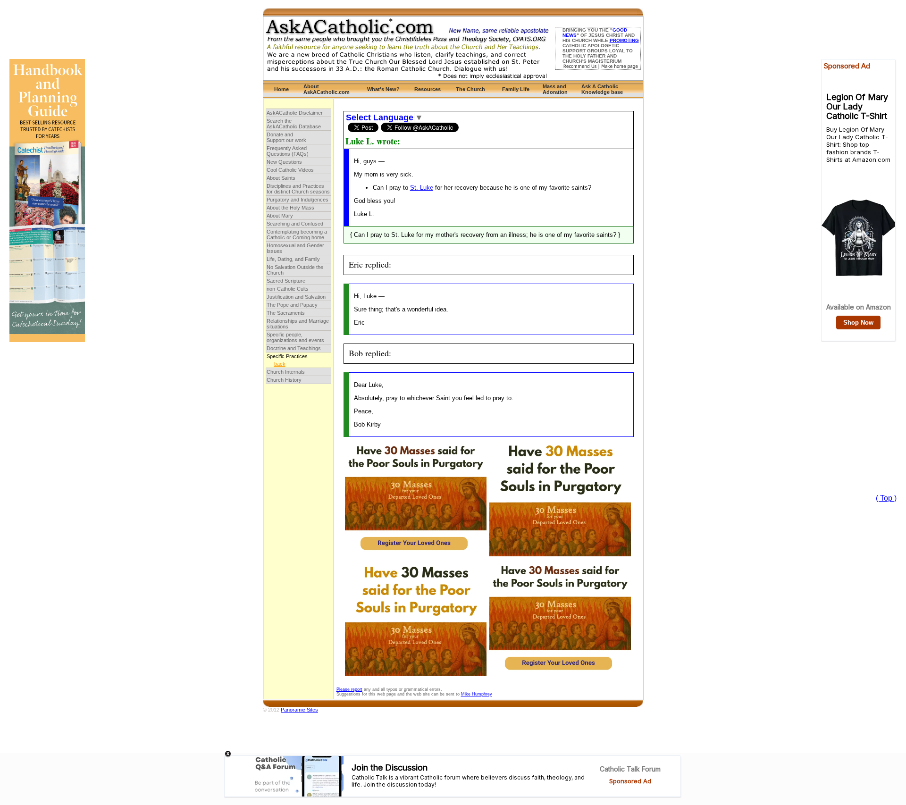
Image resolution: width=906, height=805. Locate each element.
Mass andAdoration (555, 89)
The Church (470, 89)
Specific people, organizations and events (295, 337)
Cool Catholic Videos (290, 170)
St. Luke (421, 187)
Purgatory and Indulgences (297, 199)
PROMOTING (624, 40)
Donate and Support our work (286, 137)
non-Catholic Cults (288, 289)
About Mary (280, 215)
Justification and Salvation (296, 297)
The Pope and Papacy (292, 305)
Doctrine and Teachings (294, 348)
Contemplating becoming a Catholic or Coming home (297, 234)
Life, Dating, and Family (293, 259)
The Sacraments (286, 313)
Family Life (515, 89)
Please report (349, 689)
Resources (427, 89)
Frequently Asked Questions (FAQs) (288, 151)
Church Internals (286, 372)
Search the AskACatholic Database (294, 123)
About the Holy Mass (290, 207)
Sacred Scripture (286, 281)
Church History (284, 380)
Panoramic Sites (299, 710)
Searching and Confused (295, 223)
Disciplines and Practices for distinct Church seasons (298, 188)
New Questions (284, 162)
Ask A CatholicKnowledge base (602, 89)
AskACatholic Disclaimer (295, 113)
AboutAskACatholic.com (326, 89)
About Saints (281, 178)
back (279, 364)
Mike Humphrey (476, 694)
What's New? (383, 89)
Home (281, 89)
